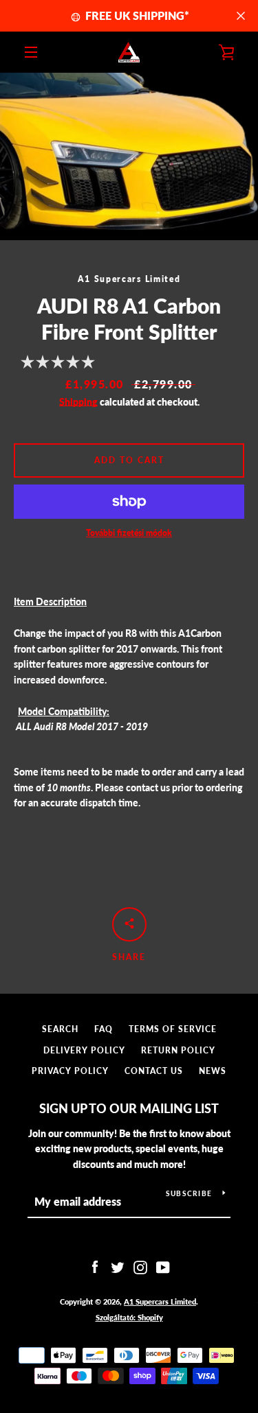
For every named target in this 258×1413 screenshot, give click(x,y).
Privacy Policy (70, 1071)
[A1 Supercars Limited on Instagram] (140, 1266)
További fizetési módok (129, 533)
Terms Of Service (173, 1029)
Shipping (78, 402)
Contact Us (154, 1071)
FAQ (103, 1029)
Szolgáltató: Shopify (129, 1317)
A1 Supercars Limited (160, 1301)
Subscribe (189, 1193)
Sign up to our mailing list (129, 1108)
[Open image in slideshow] (129, 156)
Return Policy (178, 1050)
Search (60, 1029)
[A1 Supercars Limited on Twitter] (118, 1266)
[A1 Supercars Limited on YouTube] (163, 1266)
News (212, 1071)
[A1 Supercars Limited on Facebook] (95, 1266)
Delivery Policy (84, 1050)
